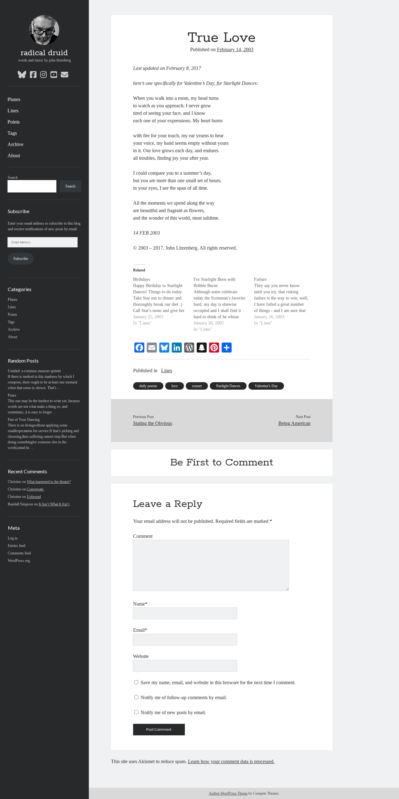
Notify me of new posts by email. (173, 712)
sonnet (197, 386)
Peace (12, 395)
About (13, 155)
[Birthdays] (163, 301)
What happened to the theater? (49, 482)
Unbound (34, 497)
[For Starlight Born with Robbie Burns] (224, 304)
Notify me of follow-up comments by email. (184, 697)
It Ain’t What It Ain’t (54, 504)
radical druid (44, 53)
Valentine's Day (266, 386)
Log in (12, 538)
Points (13, 121)
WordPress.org (19, 560)
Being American (294, 423)
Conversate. (35, 489)
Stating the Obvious (152, 423)
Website (141, 656)
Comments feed (19, 553)
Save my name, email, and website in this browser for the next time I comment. (218, 682)
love (174, 386)
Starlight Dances (228, 386)
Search (13, 177)
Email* (140, 630)
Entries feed (16, 545)
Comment (142, 536)
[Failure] (284, 301)
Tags (12, 133)
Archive (15, 144)
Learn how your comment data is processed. (231, 761)
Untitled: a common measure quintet (34, 371)
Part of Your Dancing (24, 419)
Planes (13, 99)
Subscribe (20, 258)
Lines (12, 110)
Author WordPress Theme (228, 793)
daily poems (148, 386)
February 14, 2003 (235, 49)
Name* (140, 604)
